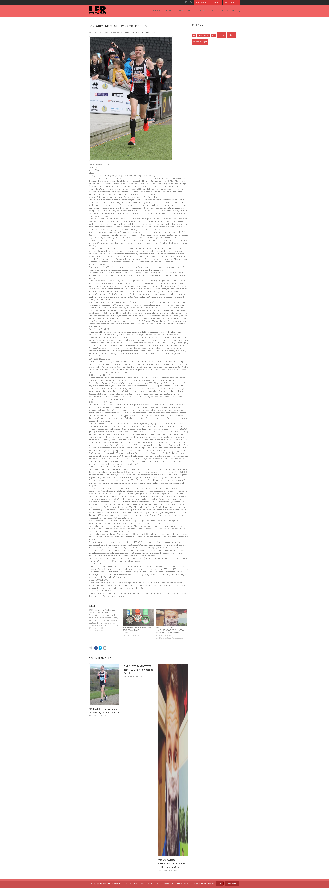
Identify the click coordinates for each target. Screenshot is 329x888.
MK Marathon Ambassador (132, 32)
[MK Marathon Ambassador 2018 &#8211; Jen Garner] (106, 620)
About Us (157, 11)
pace (213, 35)
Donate (216, 2)
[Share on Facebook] (96, 648)
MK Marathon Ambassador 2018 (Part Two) (137, 628)
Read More (232, 883)
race (221, 34)
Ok (220, 883)
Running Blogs (149, 32)
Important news (203, 35)
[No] (326, 883)
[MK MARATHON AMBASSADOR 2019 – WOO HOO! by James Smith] (171, 618)
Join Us (210, 11)
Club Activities (173, 11)
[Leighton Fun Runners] (97, 10)
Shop (199, 11)
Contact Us (222, 11)
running (200, 41)
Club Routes (201, 2)
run (231, 34)
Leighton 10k (231, 2)
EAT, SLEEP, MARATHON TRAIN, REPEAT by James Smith (138, 670)
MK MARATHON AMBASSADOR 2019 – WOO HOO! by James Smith (170, 630)
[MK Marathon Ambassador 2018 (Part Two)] (138, 618)
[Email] (104, 648)
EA (194, 35)
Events (189, 11)
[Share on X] (100, 648)
